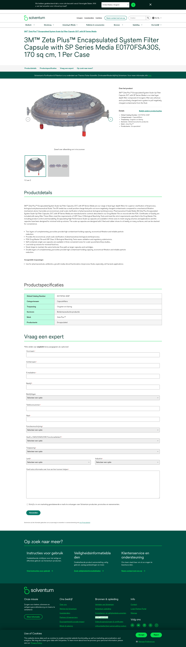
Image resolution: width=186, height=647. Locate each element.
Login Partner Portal (138, 609)
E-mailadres (31, 373)
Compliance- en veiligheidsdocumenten (110, 613)
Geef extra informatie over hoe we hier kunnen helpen (47, 469)
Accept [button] (141, 635)
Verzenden (33, 513)
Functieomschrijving (34, 426)
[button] (145, 641)
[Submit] (148, 18)
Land (28, 459)
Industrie (99, 459)
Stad (28, 416)
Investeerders (89, 18)
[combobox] (139, 18)
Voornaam (30, 351)
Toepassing (31, 448)
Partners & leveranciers (69, 617)
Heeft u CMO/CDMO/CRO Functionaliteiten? (44, 437)
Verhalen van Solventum (104, 604)
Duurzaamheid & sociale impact (72, 622)
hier (149, 75)
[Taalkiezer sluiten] (150, 4)
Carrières (99, 18)
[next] (110, 119)
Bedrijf (29, 383)
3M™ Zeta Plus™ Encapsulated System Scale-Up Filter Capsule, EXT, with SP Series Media (60, 31)
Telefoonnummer (33, 405)
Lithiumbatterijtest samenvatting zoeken (110, 626)
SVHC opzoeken (101, 617)
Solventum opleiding (103, 609)
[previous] (28, 119)
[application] (69, 113)
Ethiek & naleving (66, 626)
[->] (133, 5)
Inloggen (80, 18)
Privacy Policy (36, 643)
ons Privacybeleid (85, 522)
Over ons (63, 604)
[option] (69, 119)
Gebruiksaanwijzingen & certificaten (109, 622)
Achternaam (31, 362)
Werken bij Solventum (68, 609)
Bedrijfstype (31, 394)
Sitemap (134, 613)
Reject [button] (156, 635)
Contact (134, 604)
